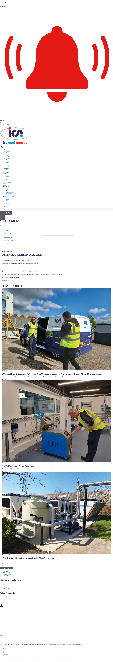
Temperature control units (9, 163)
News (7, 204)
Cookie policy (5, 654)
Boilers (5, 173)
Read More (4, 379)
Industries (7, 187)
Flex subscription (9, 193)
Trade (7, 189)
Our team (7, 199)
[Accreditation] (5, 603)
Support (7, 162)
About (4, 194)
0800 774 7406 (10, 280)
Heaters (5, 177)
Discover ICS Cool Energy (9, 196)
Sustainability (8, 202)
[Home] (15, 144)
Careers (7, 200)
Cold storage (6, 168)
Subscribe (7, 156)
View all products (7, 182)
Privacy (4, 648)
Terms (4, 651)
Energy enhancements (10, 192)
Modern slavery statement (7, 657)
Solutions (4, 185)
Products (4, 149)
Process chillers (7, 151)
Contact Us (5, 206)
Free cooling (6, 158)
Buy (6, 153)
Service (7, 155)
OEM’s (7, 190)
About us (7, 197)
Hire (6, 152)
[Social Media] (1, 597)
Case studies (8, 203)
